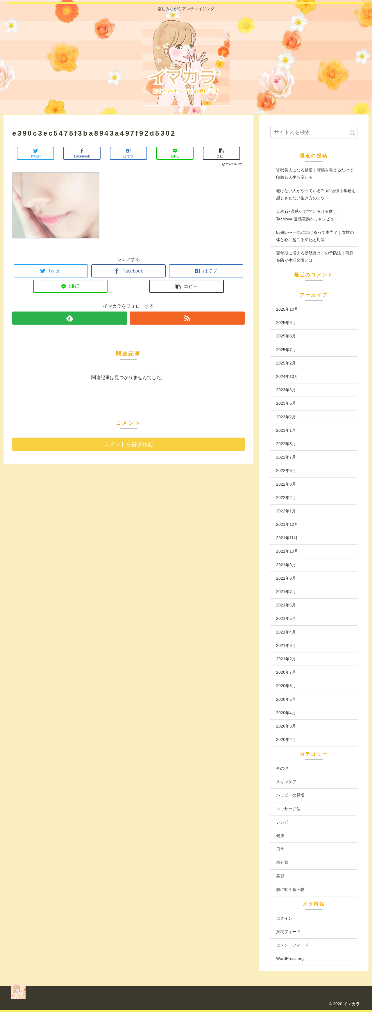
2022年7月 (286, 457)
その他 (282, 768)
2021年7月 (286, 591)
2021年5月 (286, 618)
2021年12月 (287, 524)
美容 (280, 876)
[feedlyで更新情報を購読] (69, 318)
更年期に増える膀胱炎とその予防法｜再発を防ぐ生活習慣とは (314, 257)
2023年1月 (286, 430)
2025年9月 (286, 322)
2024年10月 (287, 376)
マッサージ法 (288, 808)
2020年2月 (286, 739)
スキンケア (286, 781)
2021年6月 (286, 605)
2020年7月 (286, 672)
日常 (280, 849)
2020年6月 (286, 685)
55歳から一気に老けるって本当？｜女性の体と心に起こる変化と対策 (315, 236)
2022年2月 (286, 497)
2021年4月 (286, 632)
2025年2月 (286, 363)
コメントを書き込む (128, 444)
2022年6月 (286, 470)
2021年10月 (287, 551)
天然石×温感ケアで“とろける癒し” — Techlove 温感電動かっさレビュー (310, 215)
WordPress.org (290, 958)
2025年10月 (287, 309)
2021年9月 (286, 564)
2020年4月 (286, 712)
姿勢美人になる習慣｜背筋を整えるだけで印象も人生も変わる (314, 174)
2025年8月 (286, 336)
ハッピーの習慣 (290, 795)
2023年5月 (286, 403)
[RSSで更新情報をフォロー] (187, 318)
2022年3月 (286, 484)
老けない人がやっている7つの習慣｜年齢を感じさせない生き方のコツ (316, 194)
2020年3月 (286, 726)
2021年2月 (286, 659)
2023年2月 (286, 417)
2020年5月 (286, 699)
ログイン (284, 918)
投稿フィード (288, 931)
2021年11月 (287, 537)
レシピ (282, 822)
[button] (352, 133)
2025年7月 (286, 349)
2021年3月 (286, 645)
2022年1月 (286, 511)
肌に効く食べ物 (290, 889)
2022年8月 (286, 443)
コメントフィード (292, 945)
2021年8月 (286, 578)
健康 (280, 835)
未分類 (282, 862)
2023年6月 (286, 390)
